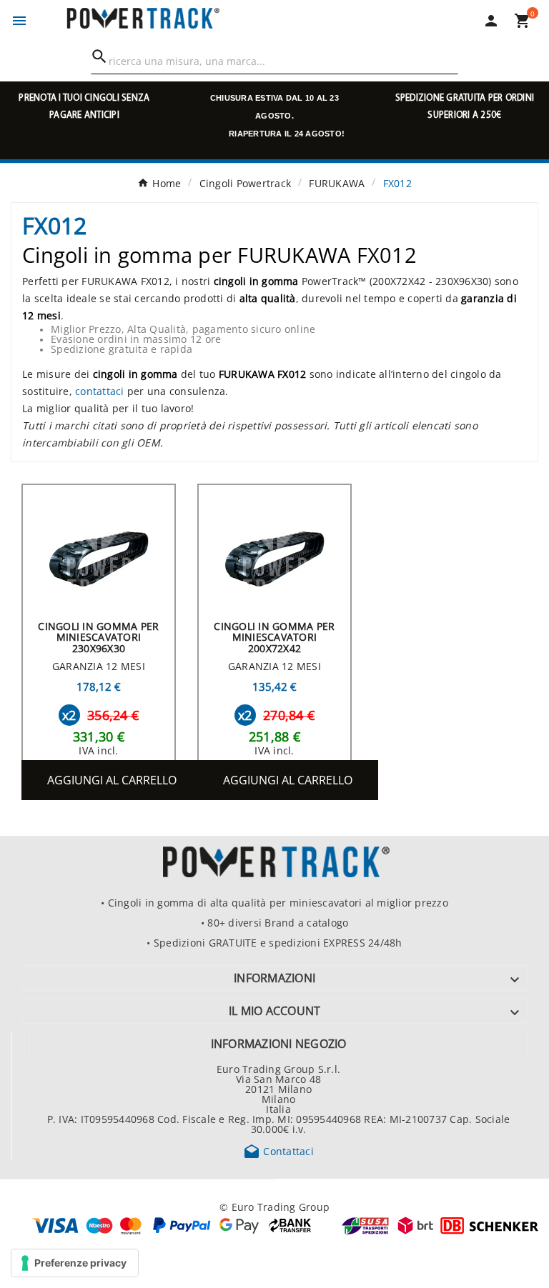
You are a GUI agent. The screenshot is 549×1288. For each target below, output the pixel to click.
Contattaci (278, 1151)
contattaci (99, 391)
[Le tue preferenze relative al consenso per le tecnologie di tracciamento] (74, 1263)
